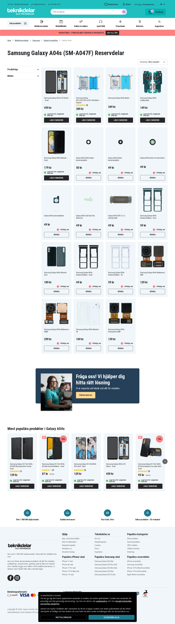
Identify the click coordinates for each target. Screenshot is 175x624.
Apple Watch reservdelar (136, 575)
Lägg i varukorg (56, 120)
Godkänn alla (111, 617)
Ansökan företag (68, 552)
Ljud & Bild (101, 26)
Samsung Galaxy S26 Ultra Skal (106, 568)
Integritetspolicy (100, 542)
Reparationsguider (68, 545)
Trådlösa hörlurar (133, 549)
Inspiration (98, 552)
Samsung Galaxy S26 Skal (104, 561)
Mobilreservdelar (41, 26)
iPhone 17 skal (67, 561)
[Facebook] (10, 577)
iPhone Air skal (67, 565)
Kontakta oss (67, 549)
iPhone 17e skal (68, 575)
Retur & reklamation (69, 542)
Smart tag (130, 552)
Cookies (98, 545)
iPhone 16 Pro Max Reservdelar (138, 568)
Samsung (36, 40)
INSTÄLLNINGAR (63, 617)
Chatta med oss (85, 395)
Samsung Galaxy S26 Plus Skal (106, 565)
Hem (9, 40)
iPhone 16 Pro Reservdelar (136, 571)
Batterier (139, 26)
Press (97, 549)
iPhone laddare (132, 539)
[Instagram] (17, 577)
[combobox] (89, 12)
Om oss (97, 539)
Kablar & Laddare (81, 26)
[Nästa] (165, 461)
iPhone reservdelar (134, 561)
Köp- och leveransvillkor (70, 539)
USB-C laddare (132, 545)
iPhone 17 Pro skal (69, 568)
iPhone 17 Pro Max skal (70, 571)
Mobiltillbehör (61, 26)
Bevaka (88, 178)
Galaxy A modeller (50, 40)
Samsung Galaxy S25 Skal (104, 571)
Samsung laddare (133, 542)
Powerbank (120, 26)
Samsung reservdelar (135, 565)
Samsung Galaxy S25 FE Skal (105, 575)
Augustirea (159, 26)
